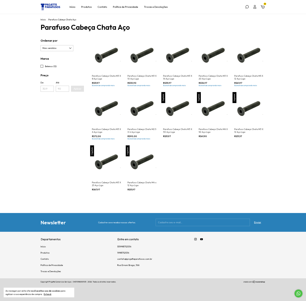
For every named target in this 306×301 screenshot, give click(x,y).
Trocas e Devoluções (156, 6)
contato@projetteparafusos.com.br (134, 259)
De (42, 82)
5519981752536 (124, 246)
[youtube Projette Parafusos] (201, 239)
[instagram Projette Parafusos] (195, 239)
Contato (102, 6)
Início (72, 6)
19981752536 (123, 252)
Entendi (47, 294)
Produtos (86, 6)
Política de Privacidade (125, 6)
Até (57, 82)
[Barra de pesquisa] (247, 7)
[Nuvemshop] (254, 282)
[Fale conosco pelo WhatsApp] (298, 293)
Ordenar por (49, 40)
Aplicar (77, 88)
